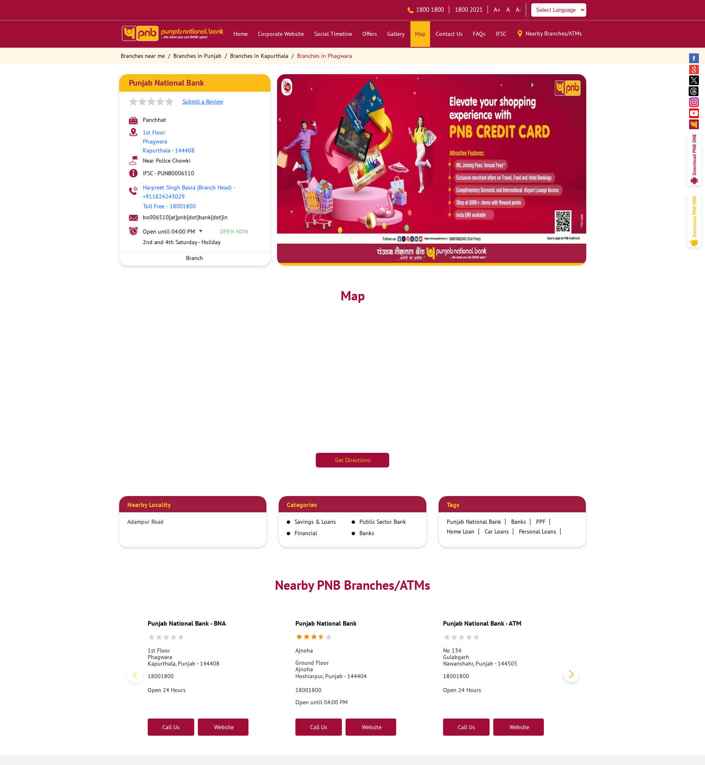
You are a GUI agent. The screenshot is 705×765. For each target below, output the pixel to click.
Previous (134, 676)
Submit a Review (202, 101)
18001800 (161, 676)
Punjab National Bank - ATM (482, 623)
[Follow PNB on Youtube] (694, 113)
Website (223, 727)
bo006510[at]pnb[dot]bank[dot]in (185, 217)
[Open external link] (694, 188)
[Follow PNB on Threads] (694, 91)
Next (570, 676)
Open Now (234, 231)
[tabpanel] (431, 170)
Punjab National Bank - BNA (187, 623)
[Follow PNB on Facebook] (694, 58)
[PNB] (172, 34)
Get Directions (352, 460)
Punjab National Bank (326, 623)
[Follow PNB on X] (694, 80)
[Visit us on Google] (694, 69)
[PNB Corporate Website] (694, 124)
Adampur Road (145, 521)
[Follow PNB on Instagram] (694, 102)
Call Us (171, 727)
